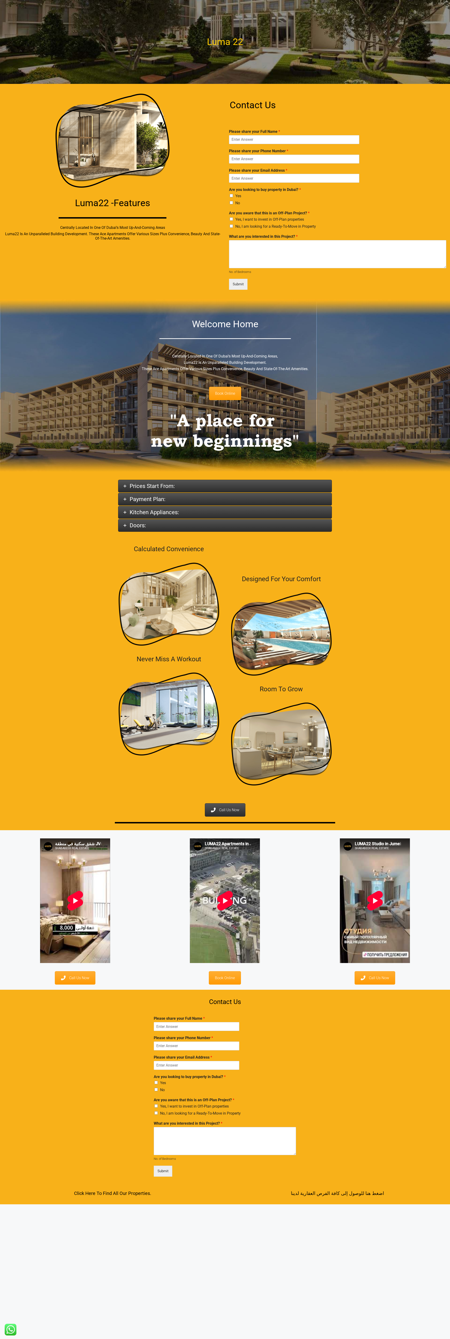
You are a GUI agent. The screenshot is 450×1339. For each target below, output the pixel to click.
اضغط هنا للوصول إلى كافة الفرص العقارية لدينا (337, 1193)
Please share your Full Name (254, 131)
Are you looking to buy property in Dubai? (265, 189)
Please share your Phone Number (258, 151)
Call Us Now (229, 810)
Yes (238, 196)
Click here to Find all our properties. (112, 1193)
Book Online (225, 393)
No (237, 203)
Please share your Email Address (258, 170)
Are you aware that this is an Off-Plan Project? (269, 213)
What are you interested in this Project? (263, 236)
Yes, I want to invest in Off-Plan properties (269, 219)
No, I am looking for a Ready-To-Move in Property (275, 226)
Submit (238, 284)
